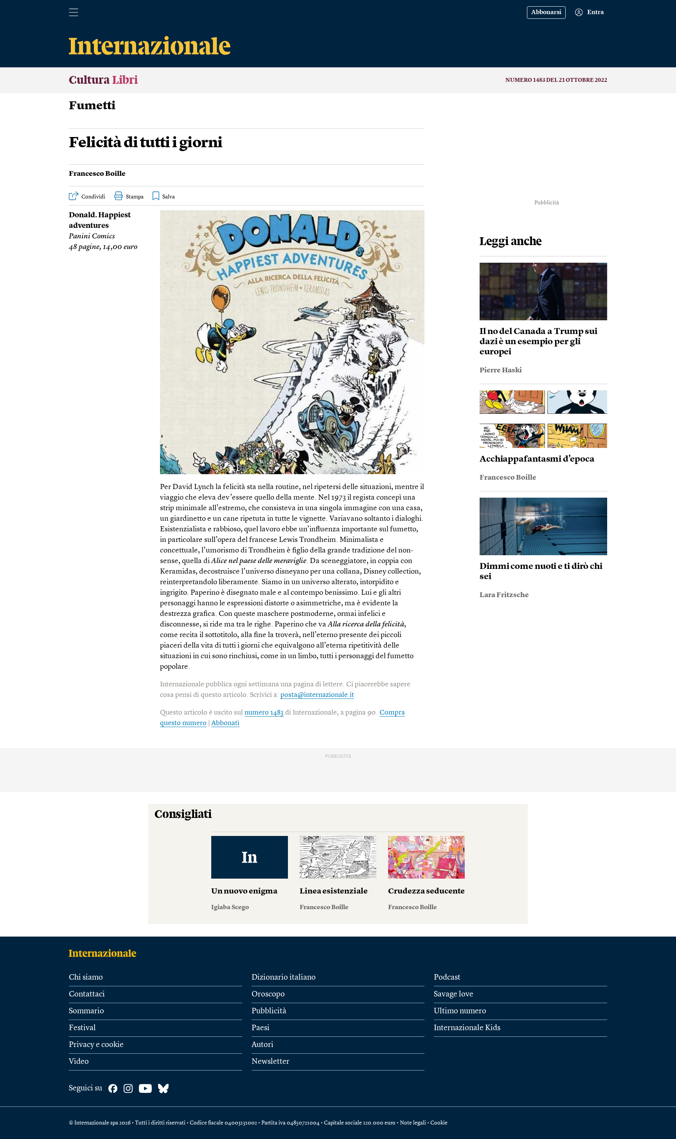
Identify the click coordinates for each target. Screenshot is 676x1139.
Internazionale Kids (467, 1028)
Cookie (439, 1123)
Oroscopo (268, 994)
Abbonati (225, 723)
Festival (82, 1028)
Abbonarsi (546, 12)
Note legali (413, 1123)
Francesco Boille (97, 173)
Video (79, 1062)
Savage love (453, 994)
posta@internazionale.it (317, 695)
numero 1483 (264, 712)
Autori (262, 1045)
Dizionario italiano (284, 978)
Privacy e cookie (96, 1045)
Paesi (261, 1028)
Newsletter (270, 1062)
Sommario (86, 1011)
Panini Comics (92, 236)
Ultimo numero (460, 1011)
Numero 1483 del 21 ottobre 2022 (556, 80)
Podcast (447, 978)
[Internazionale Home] (105, 953)
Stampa (135, 197)
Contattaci (87, 994)
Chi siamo (86, 978)
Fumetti (92, 106)
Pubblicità (269, 1011)
